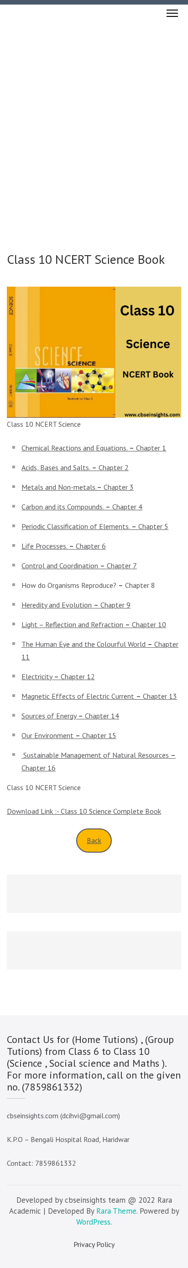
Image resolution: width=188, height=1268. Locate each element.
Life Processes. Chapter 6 (63, 545)
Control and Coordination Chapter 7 (79, 565)
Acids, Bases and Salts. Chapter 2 (75, 467)
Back (94, 840)
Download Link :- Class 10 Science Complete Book (84, 811)
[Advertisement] (94, 120)
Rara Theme (116, 1211)
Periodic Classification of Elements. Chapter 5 (94, 526)
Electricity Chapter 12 (58, 676)
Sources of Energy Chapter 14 (70, 715)
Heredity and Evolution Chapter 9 (76, 604)
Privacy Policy (94, 1244)
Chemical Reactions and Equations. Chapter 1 (93, 447)
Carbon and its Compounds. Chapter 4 (81, 506)
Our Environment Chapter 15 (68, 735)
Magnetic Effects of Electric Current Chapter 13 (99, 696)
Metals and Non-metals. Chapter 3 (77, 487)
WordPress (93, 1222)
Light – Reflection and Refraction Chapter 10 (93, 624)
